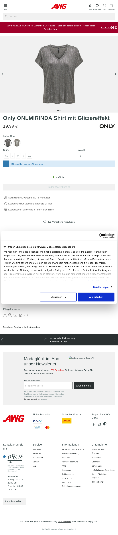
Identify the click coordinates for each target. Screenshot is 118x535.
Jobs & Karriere (98, 449)
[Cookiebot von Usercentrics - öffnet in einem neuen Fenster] (101, 235)
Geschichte (96, 458)
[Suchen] (6, 16)
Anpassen (56, 297)
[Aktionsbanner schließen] (112, 27)
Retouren (66, 458)
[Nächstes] (115, 74)
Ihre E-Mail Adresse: (32, 380)
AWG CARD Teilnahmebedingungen (72, 484)
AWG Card (37, 453)
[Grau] (8, 143)
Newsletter (37, 449)
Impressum (66, 470)
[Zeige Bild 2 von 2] (60, 110)
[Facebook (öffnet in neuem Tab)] (94, 425)
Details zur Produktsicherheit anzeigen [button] (21, 327)
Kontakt (36, 462)
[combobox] (62, 16)
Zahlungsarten (68, 474)
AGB (64, 466)
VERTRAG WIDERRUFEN (73, 449)
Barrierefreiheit (98, 482)
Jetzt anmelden (84, 385)
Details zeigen (100, 287)
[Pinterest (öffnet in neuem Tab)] (105, 425)
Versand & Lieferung (70, 453)
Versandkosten (64, 522)
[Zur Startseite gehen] (59, 6)
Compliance (97, 466)
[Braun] (17, 143)
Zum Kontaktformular (15, 501)
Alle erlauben (96, 297)
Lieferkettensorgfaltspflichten (104, 470)
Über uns (95, 453)
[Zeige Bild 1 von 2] (58, 110)
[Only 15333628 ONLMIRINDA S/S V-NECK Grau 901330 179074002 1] (59, 74)
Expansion (96, 462)
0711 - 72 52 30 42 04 (15, 459)
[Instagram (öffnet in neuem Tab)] (100, 425)
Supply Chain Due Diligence (99, 476)
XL (29, 156)
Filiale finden (38, 458)
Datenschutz (67, 478)
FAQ (34, 466)
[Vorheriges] (2, 74)
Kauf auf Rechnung (70, 462)
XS (6, 156)
